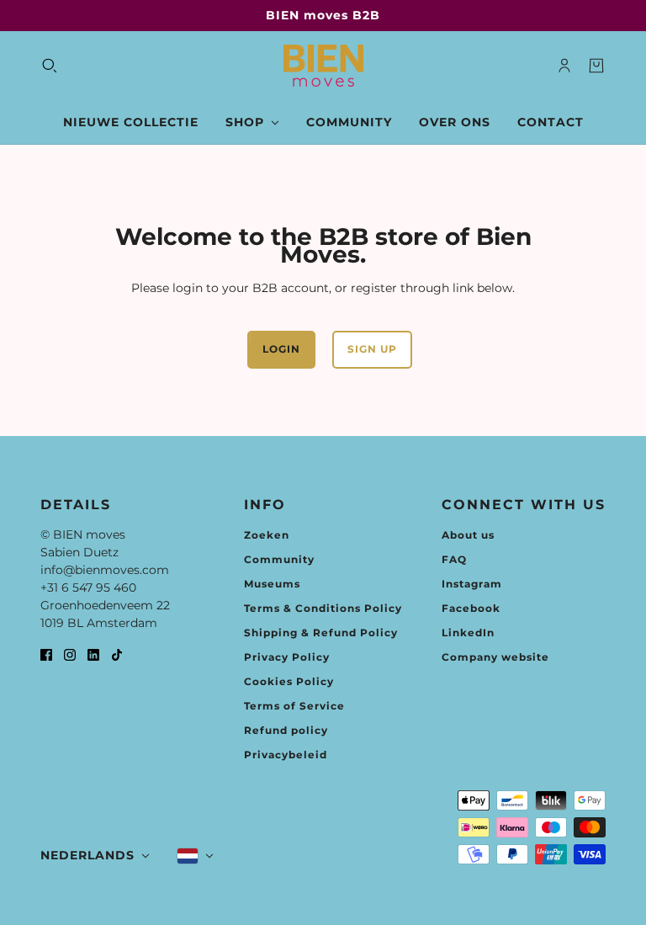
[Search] (49, 65)
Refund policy (286, 730)
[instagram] (69, 654)
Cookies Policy (289, 681)
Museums (272, 583)
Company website (495, 657)
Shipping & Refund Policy (321, 632)
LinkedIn (468, 632)
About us (468, 535)
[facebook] (46, 654)
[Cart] (596, 65)
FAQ (454, 559)
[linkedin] (93, 654)
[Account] (564, 65)
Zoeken (266, 535)
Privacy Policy (287, 657)
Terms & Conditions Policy (323, 608)
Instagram (472, 583)
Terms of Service (294, 705)
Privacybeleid (285, 754)
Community (279, 559)
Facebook (471, 608)
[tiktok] (117, 654)
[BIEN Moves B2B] (323, 66)
